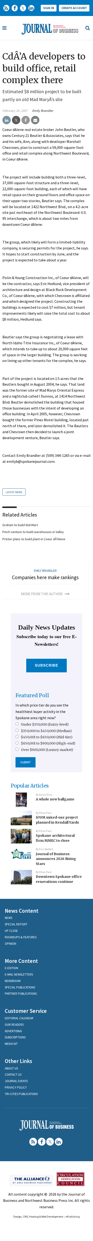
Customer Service (26, 1010)
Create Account (74, 8)
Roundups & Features (20, 937)
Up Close (11, 931)
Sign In (48, 8)
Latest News (14, 492)
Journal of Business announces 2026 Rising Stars (56, 859)
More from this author (41, 594)
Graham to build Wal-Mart (20, 525)
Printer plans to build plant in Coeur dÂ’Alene (33, 539)
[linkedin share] (6, 120)
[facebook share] (25, 120)
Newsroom (13, 981)
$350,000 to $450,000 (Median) (46, 731)
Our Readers (14, 1025)
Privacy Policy (16, 1087)
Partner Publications (21, 994)
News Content (21, 910)
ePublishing (73, 1216)
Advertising (13, 1031)
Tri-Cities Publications (21, 1094)
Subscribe (46, 665)
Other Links (18, 1061)
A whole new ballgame (55, 799)
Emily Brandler (42, 110)
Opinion (10, 944)
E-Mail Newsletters (19, 974)
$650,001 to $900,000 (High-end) (48, 743)
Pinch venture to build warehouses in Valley (33, 532)
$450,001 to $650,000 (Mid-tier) (46, 737)
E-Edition (11, 968)
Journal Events (16, 1081)
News (8, 918)
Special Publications (20, 987)
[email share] (35, 120)
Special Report (16, 924)
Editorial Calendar (19, 1018)
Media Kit (11, 1044)
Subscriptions (15, 1037)
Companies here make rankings (45, 577)
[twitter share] (16, 120)
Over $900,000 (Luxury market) (47, 750)
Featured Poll (32, 695)
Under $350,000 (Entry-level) (45, 724)
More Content (21, 960)
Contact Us (13, 1075)
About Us (11, 1068)
